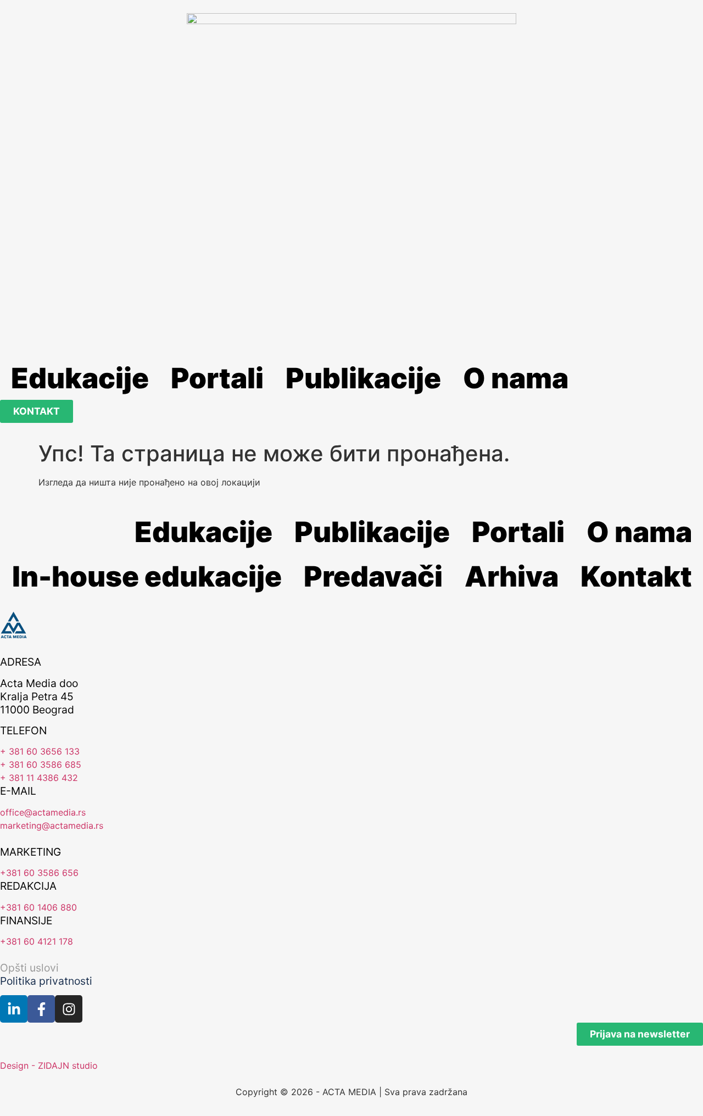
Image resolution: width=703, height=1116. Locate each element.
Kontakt (636, 576)
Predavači (373, 576)
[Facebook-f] (41, 1009)
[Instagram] (68, 1009)
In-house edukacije (147, 576)
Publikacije (363, 378)
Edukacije (80, 378)
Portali (217, 378)
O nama (515, 378)
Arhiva (512, 576)
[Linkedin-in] (13, 1009)
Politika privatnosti (46, 980)
